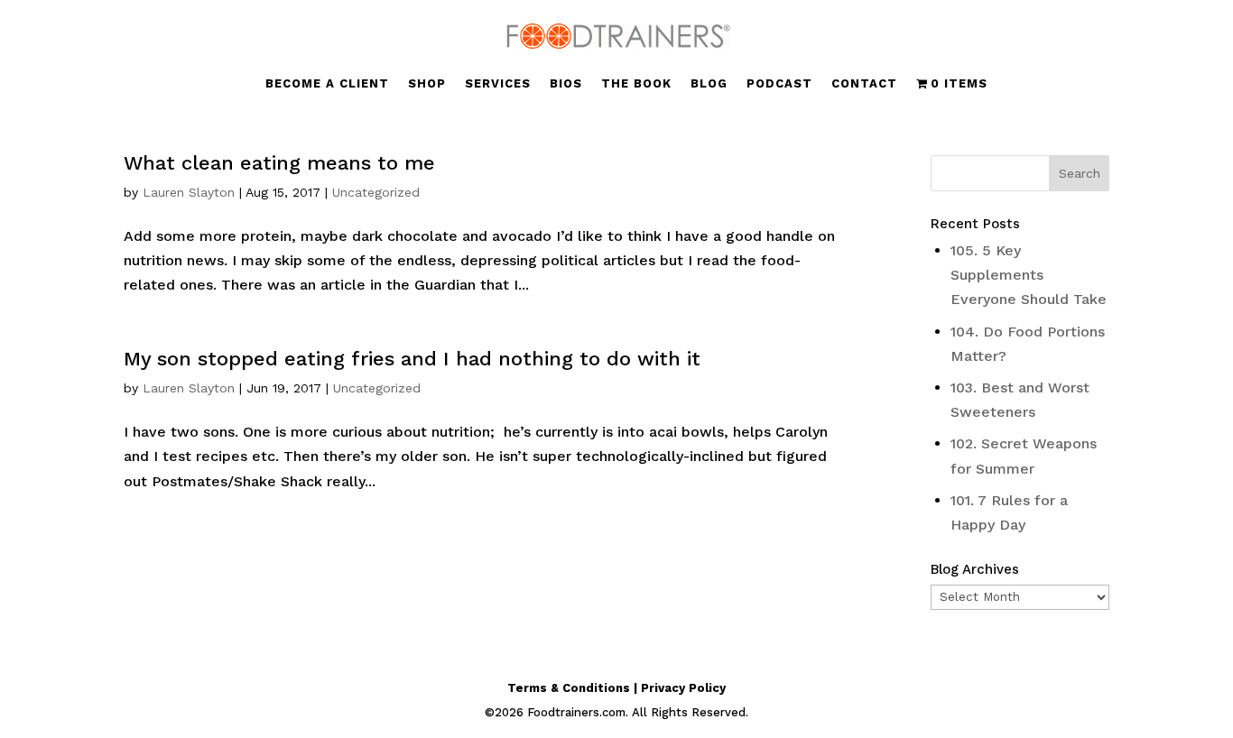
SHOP (427, 84)
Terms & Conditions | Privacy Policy (616, 688)
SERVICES (498, 84)
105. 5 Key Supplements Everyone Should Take (1028, 275)
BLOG (709, 84)
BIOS (566, 84)
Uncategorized (376, 192)
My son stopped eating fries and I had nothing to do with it (412, 358)
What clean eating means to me (279, 163)
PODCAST (779, 84)
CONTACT (864, 84)
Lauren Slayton (189, 192)
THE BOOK (636, 84)
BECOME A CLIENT (327, 84)
